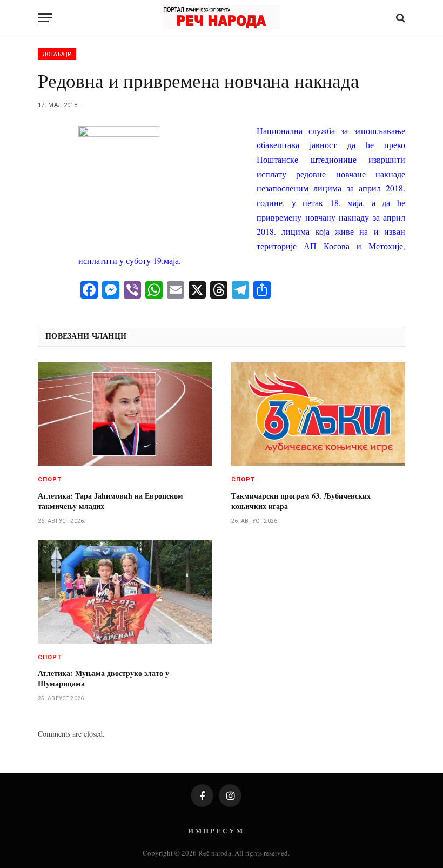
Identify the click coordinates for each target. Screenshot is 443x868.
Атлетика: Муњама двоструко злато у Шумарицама (103, 678)
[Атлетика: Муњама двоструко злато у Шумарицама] (125, 592)
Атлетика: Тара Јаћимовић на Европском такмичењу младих (110, 501)
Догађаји (57, 54)
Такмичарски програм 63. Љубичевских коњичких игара (301, 501)
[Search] (399, 17)
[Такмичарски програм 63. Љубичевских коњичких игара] (318, 414)
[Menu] (45, 17)
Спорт (50, 479)
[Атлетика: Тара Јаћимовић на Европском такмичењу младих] (125, 414)
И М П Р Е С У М (215, 830)
